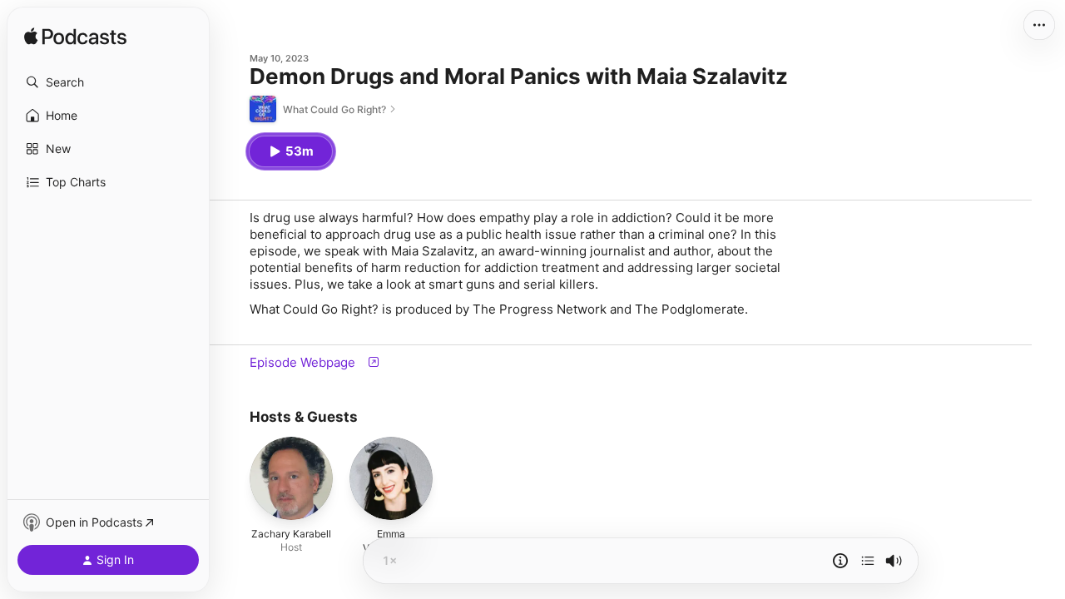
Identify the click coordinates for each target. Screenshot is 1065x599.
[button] (108, 82)
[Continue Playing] (868, 560)
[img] (75, 37)
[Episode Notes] (840, 560)
